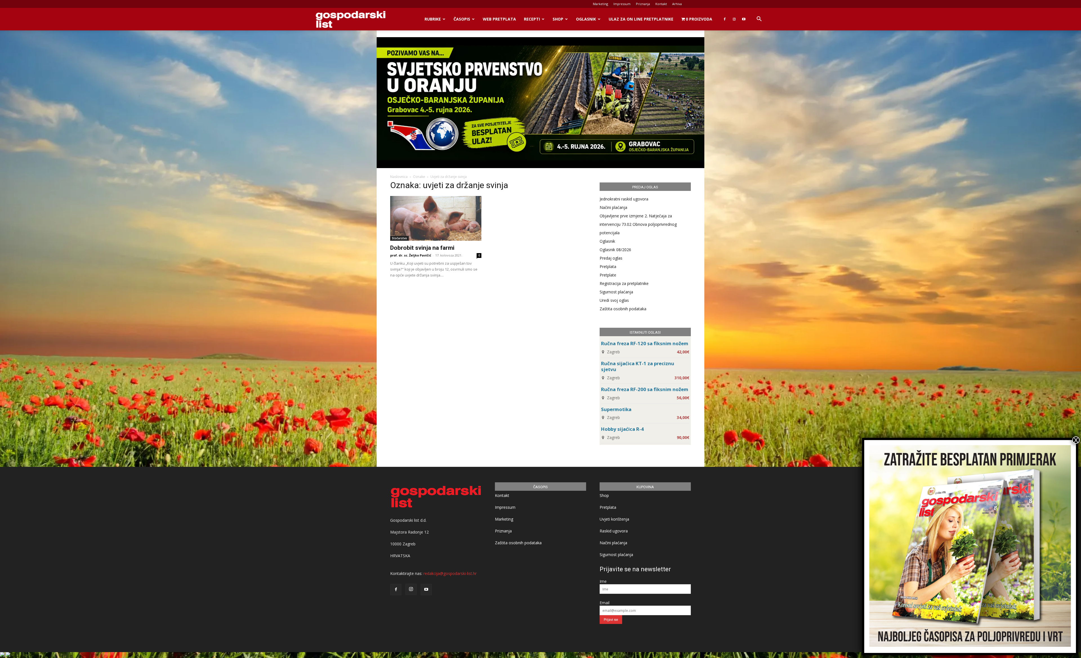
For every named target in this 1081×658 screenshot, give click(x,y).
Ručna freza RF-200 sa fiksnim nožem (644, 389)
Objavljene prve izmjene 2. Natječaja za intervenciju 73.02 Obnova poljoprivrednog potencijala (638, 224)
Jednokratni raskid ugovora (624, 199)
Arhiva (677, 4)
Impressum (622, 4)
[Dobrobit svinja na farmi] (435, 218)
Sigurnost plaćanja (616, 292)
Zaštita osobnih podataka (623, 308)
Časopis (462, 19)
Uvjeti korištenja (614, 519)
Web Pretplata (499, 19)
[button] (759, 19)
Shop (558, 19)
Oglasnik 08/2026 (615, 249)
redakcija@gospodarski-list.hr (450, 573)
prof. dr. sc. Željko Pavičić (410, 255)
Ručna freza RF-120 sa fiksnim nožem (644, 343)
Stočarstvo (399, 238)
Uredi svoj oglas (614, 300)
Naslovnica (399, 176)
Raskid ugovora (614, 531)
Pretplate (608, 275)
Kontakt (661, 4)
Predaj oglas (611, 258)
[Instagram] (734, 19)
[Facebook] (724, 19)
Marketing (600, 4)
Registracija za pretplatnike (624, 283)
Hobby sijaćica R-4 (622, 429)
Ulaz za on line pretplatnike (641, 19)
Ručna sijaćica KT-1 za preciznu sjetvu (637, 366)
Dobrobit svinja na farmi (422, 247)
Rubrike (433, 19)
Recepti (532, 19)
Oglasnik (586, 19)
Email (604, 602)
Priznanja (643, 4)
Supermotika (616, 409)
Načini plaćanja (613, 207)
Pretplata (608, 266)
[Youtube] (744, 19)
